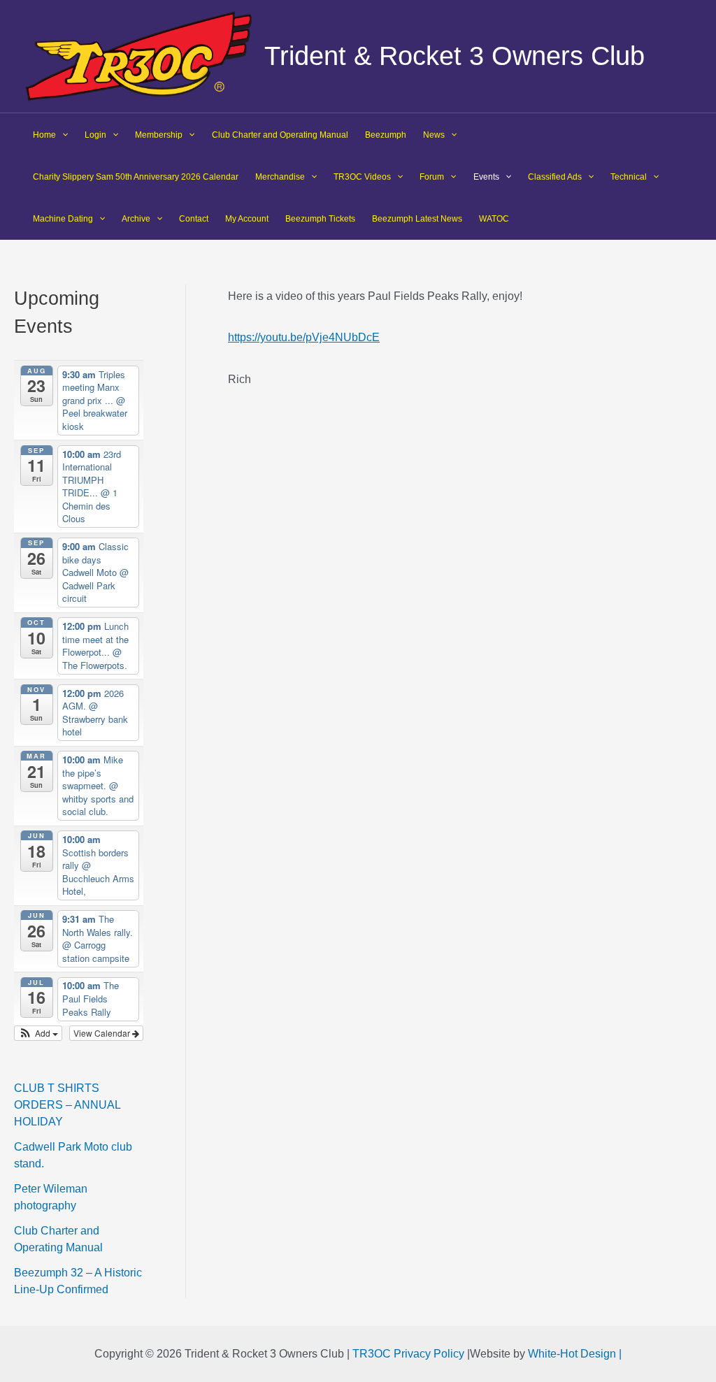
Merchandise (280, 177)
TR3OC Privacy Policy (408, 1354)
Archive (136, 219)
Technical (628, 177)
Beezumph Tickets (320, 219)
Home (44, 135)
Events (486, 177)
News (434, 135)
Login (95, 135)
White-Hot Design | (575, 1354)
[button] (38, 1033)
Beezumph (385, 135)
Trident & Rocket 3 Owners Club (454, 56)
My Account (246, 219)
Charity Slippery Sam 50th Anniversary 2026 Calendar (135, 177)
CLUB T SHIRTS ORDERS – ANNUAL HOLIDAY (67, 1105)
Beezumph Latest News (417, 219)
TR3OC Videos (362, 177)
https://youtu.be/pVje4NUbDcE (304, 337)
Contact (193, 219)
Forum (432, 177)
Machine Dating (63, 219)
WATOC (494, 219)
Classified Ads (555, 177)
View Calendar (102, 1033)
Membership (158, 135)
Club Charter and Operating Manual (280, 135)
